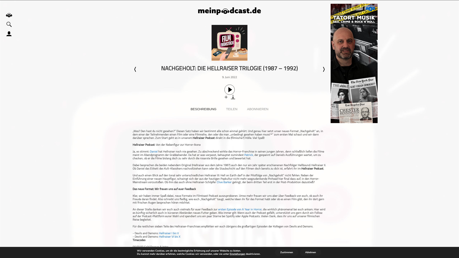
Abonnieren (257, 109)
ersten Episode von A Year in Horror (240, 209)
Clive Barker (224, 182)
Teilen (231, 109)
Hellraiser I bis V (169, 233)
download (233, 97)
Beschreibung (203, 109)
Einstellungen (237, 254)
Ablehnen (310, 252)
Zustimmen (286, 252)
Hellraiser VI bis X (169, 236)
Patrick (248, 155)
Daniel (154, 151)
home (9, 15)
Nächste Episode (323, 69)
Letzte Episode (135, 69)
